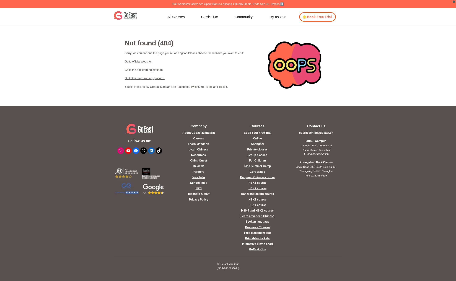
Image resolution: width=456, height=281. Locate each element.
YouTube (206, 86)
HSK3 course (257, 199)
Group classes (257, 155)
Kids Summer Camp (257, 166)
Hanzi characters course (257, 193)
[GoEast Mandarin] (125, 15)
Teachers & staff (198, 193)
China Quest (198, 160)
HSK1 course (257, 182)
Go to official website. (138, 61)
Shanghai (257, 143)
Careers (198, 138)
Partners (198, 171)
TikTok (223, 86)
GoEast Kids (257, 249)
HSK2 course (257, 188)
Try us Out (277, 17)
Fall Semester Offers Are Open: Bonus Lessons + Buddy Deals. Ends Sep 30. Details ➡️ (228, 4)
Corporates (257, 171)
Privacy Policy (198, 199)
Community (244, 17)
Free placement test (257, 232)
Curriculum (209, 17)
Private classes (257, 149)
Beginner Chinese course (257, 177)
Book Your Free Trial (257, 132)
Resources (198, 155)
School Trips (198, 182)
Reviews (198, 166)
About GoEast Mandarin (198, 132)
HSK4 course (257, 205)
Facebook (183, 86)
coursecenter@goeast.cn (316, 132)
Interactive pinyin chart (257, 243)
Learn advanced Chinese (257, 216)
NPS (199, 188)
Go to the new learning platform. (145, 78)
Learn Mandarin (198, 143)
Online (257, 138)
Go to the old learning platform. (144, 69)
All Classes (176, 17)
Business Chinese (257, 227)
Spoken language (257, 221)
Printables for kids (257, 238)
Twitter (195, 86)
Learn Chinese (198, 149)
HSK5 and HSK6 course (257, 210)
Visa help (198, 177)
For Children (257, 160)
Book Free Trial (319, 17)
